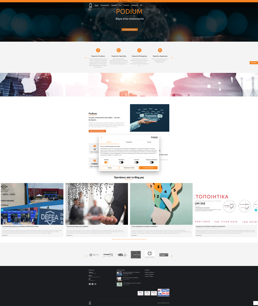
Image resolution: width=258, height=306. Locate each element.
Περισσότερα (4, 235)
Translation (69, 228)
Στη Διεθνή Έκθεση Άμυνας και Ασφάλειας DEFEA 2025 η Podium (20, 226)
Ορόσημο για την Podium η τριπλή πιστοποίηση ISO (210, 226)
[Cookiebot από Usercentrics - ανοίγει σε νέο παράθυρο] (152, 138)
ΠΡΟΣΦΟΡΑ (254, 62)
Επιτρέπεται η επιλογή (129, 167)
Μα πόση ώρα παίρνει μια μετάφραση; (77, 226)
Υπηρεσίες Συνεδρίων (149, 276)
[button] (86, 58)
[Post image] (119, 274)
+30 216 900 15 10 (135, 1)
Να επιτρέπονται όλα (148, 167)
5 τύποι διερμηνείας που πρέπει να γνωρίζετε (144, 226)
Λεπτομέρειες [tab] (129, 142)
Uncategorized (4, 228)
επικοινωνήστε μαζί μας (129, 29)
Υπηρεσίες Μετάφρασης (149, 272)
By (11, 228)
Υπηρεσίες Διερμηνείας (149, 274)
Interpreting (133, 228)
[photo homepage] (149, 118)
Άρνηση (110, 167)
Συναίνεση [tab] (108, 142)
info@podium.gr (124, 1)
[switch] (121, 162)
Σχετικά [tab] (149, 142)
